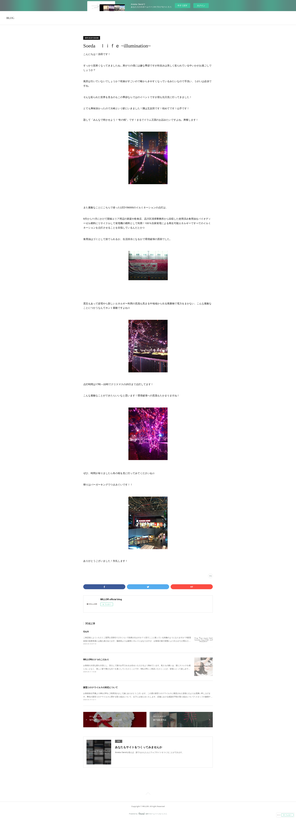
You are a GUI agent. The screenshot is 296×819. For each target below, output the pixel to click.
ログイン (201, 5)
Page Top (148, 794)
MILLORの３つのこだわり (96, 659)
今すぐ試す (182, 5)
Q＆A (86, 631)
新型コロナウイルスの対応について (100, 687)
